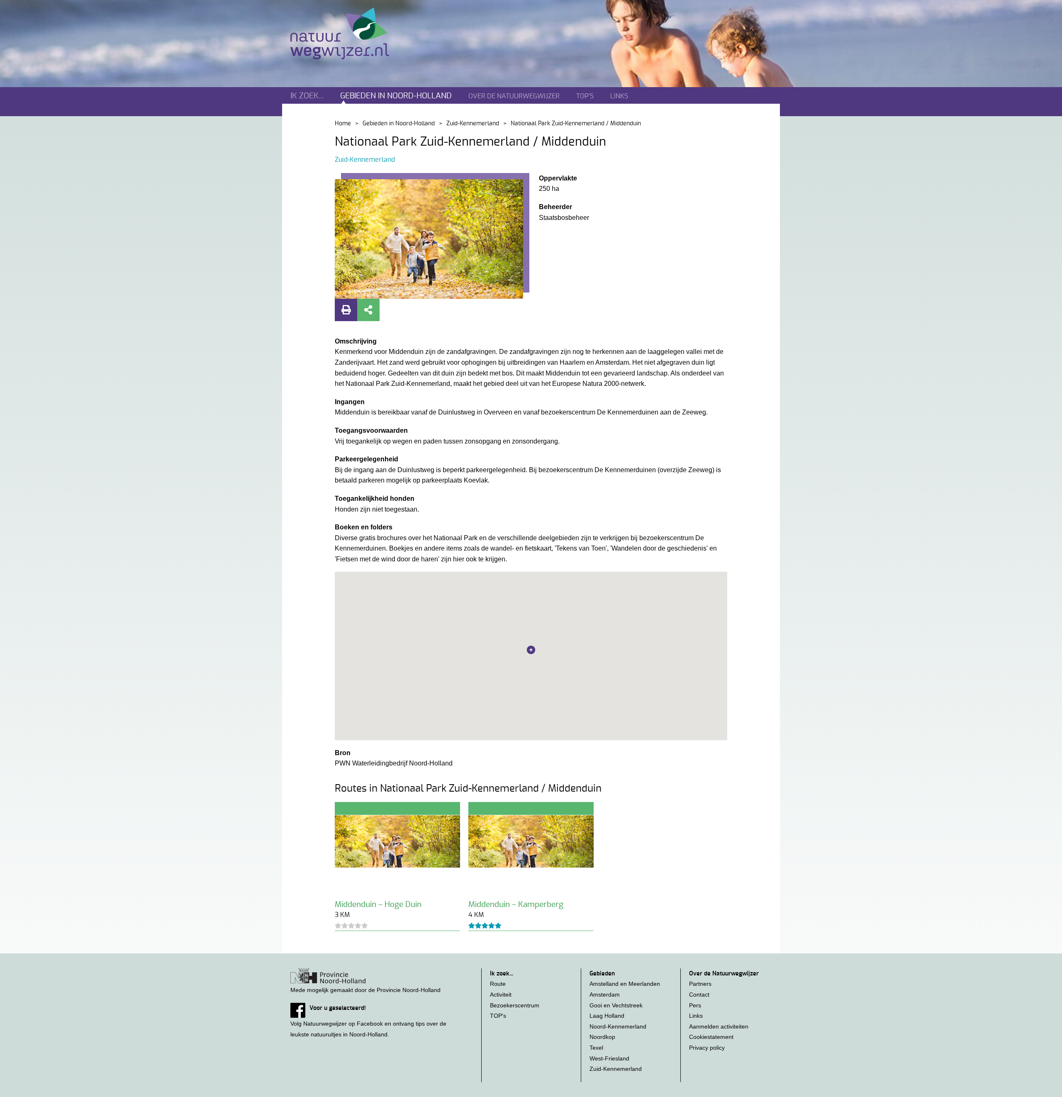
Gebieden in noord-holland (396, 96)
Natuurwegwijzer (347, 33)
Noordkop (602, 1037)
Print (346, 310)
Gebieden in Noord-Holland (399, 124)
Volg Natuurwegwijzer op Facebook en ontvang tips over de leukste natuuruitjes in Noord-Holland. (368, 1021)
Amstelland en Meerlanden (624, 983)
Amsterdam (604, 994)
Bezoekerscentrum (514, 1005)
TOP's (585, 96)
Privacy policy (707, 1047)
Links (619, 96)
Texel (596, 1047)
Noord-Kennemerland (617, 1026)
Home (343, 124)
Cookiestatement (711, 1037)
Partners (700, 983)
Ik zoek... (307, 96)
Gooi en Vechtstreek (616, 1005)
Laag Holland (606, 1015)
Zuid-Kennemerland (472, 124)
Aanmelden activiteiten (718, 1026)
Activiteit (501, 994)
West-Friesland (609, 1058)
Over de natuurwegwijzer (514, 96)
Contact (699, 994)
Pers (695, 1005)
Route (498, 983)
